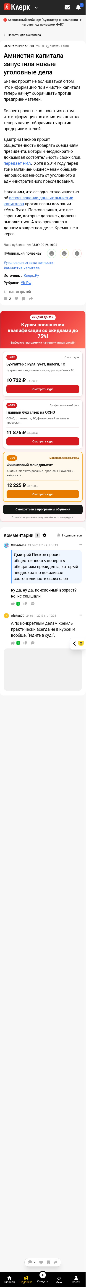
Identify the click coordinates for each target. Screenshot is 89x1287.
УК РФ (40, 46)
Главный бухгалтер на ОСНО (30, 412)
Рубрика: (11, 283)
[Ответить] (32, 604)
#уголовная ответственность (28, 262)
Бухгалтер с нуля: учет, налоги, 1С (35, 364)
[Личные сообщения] (67, 7)
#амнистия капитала (22, 268)
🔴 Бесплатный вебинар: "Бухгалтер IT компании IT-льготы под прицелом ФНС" (42, 22)
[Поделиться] (31, 298)
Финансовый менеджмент (30, 465)
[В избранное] (24, 298)
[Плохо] (77, 253)
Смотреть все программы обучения (43, 509)
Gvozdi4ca (18, 545)
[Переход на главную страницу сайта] (17, 7)
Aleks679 (17, 616)
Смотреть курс (42, 389)
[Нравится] (16, 298)
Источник (12, 275)
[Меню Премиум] (36, 7)
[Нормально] (64, 253)
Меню (59, 1282)
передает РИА (17, 163)
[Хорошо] (51, 253)
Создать (42, 1281)
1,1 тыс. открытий (17, 292)
